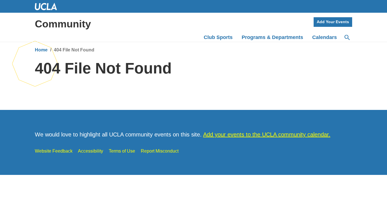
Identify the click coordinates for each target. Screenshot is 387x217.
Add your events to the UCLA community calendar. (266, 134)
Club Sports (218, 37)
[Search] (346, 37)
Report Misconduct (159, 151)
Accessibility (90, 151)
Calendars (324, 37)
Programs (272, 37)
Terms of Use (122, 151)
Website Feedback (54, 151)
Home (41, 49)
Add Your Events (333, 21)
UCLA (48, 6)
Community (63, 24)
